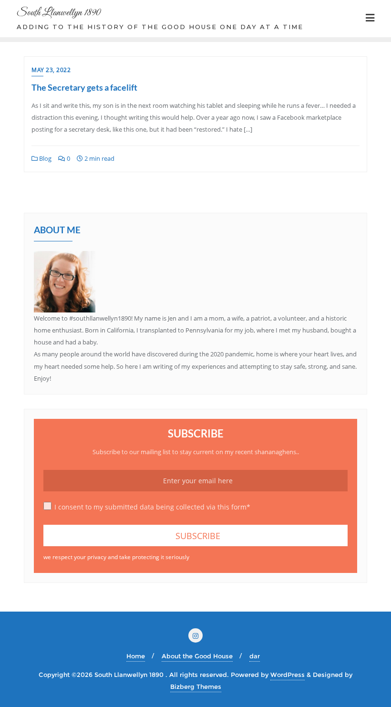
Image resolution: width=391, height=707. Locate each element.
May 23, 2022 (51, 70)
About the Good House (197, 656)
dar (254, 656)
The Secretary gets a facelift (84, 87)
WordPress (287, 674)
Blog (44, 158)
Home (135, 656)
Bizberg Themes (195, 686)
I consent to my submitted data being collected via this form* (152, 506)
